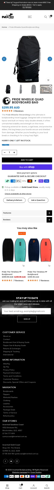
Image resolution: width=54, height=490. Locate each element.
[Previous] (4, 59)
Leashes (6, 404)
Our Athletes (27, 7)
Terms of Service (10, 413)
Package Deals (9, 410)
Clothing (6, 400)
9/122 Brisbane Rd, (10, 428)
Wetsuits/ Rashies (10, 397)
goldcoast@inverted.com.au (26, 454)
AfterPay (6, 364)
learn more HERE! (40, 2)
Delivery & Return (14, 200)
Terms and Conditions (12, 376)
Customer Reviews (11, 379)
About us (7, 336)
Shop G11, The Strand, (12, 448)
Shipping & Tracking (11, 352)
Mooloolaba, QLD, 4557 (12, 430)
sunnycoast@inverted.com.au (15, 436)
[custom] (5, 461)
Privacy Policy (8, 370)
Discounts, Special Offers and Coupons (19, 382)
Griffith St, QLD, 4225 (11, 451)
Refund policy (8, 416)
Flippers (6, 394)
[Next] (50, 59)
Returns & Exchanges (12, 349)
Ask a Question (38, 200)
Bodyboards (8, 391)
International (8, 355)
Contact (6, 339)
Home (4, 27)
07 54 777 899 (9, 433)
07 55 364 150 (8, 454)
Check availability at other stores (18, 194)
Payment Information (11, 373)
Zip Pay (6, 367)
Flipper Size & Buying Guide (14, 345)
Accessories (8, 407)
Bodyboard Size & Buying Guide (16, 342)
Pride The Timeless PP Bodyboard (11, 273)
